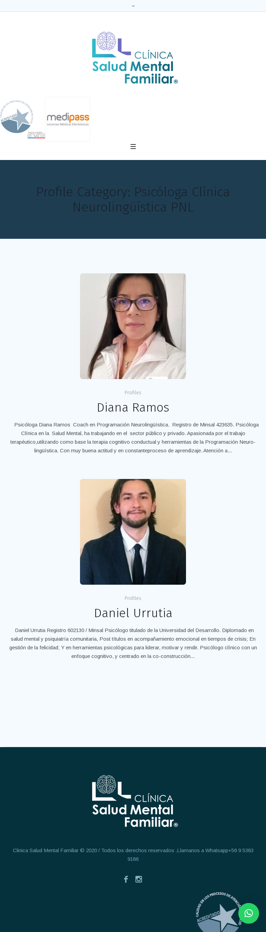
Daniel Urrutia (133, 613)
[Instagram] (138, 879)
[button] (248, 913)
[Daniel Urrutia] (133, 532)
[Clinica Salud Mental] (133, 58)
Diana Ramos (133, 407)
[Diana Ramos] (133, 326)
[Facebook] (126, 879)
